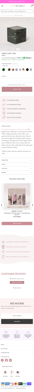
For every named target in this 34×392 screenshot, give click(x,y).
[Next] (32, 205)
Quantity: (4, 76)
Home (3, 15)
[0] (31, 6)
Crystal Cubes (9, 15)
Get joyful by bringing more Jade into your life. (15, 129)
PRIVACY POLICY (4, 386)
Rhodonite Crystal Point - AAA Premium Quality (17, 213)
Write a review (17, 282)
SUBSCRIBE (17, 321)
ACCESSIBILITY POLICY (26, 386)
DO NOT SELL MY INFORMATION (7, 388)
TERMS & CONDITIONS (14, 386)
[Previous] (1, 205)
